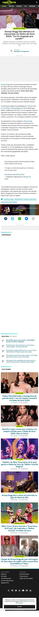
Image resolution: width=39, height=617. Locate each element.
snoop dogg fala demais (9, 202)
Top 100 (11, 6)
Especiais (3, 574)
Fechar (19, 606)
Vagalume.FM (5, 583)
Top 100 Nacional (6, 578)
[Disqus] (19, 262)
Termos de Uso (24, 576)
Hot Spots (4, 576)
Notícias (32, 6)
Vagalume (9, 2)
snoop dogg (18, 199)
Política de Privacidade (26, 578)
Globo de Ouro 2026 (30, 199)
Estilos (19, 6)
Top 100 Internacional (7, 580)
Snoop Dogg (5, 84)
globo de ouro (8, 199)
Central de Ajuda (24, 574)
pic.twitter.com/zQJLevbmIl (14, 174)
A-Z (25, 6)
